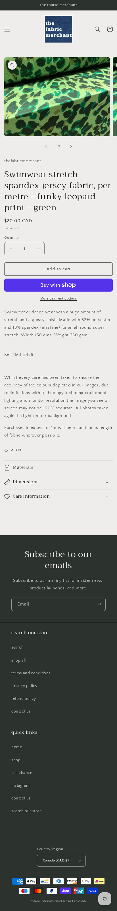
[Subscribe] (99, 604)
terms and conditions (31, 673)
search (17, 647)
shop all (18, 660)
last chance (21, 773)
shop (15, 760)
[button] (7, 29)
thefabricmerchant (51, 901)
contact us (21, 711)
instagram (20, 785)
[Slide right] (71, 146)
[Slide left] (46, 146)
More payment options (58, 298)
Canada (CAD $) (56, 860)
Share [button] (16, 449)
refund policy (23, 698)
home (16, 747)
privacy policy (24, 686)
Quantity (11, 237)
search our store (26, 811)
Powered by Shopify (74, 901)
